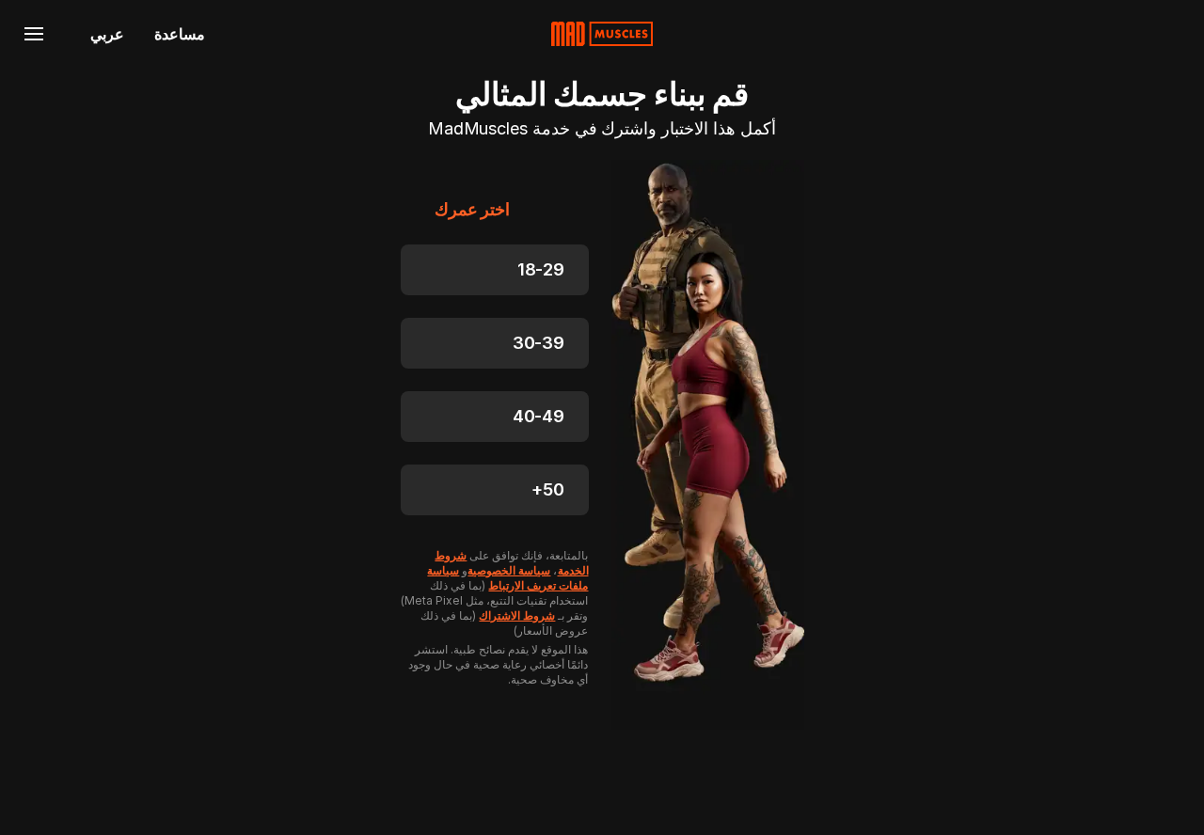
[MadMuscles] (602, 34)
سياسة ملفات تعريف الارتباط (507, 577)
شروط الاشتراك (517, 615)
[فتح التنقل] (34, 34)
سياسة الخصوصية (508, 570)
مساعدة (179, 33)
